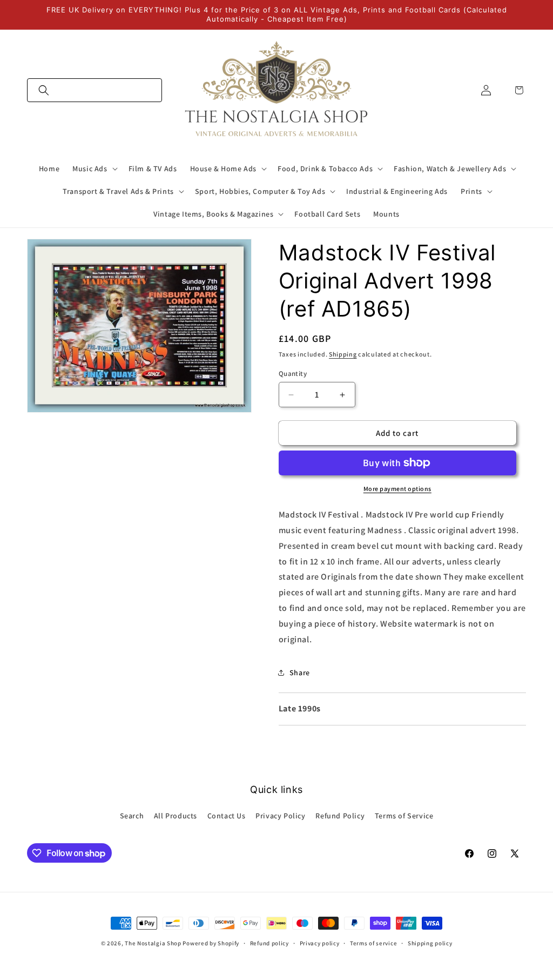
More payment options (397, 489)
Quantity (293, 373)
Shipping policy (430, 943)
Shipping (343, 354)
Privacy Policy (280, 816)
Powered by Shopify (211, 943)
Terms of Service (404, 816)
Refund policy (269, 943)
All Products (175, 816)
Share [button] (299, 672)
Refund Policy (340, 816)
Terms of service (373, 943)
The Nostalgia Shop (153, 943)
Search (132, 816)
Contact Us (226, 816)
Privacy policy (320, 943)
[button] (94, 90)
